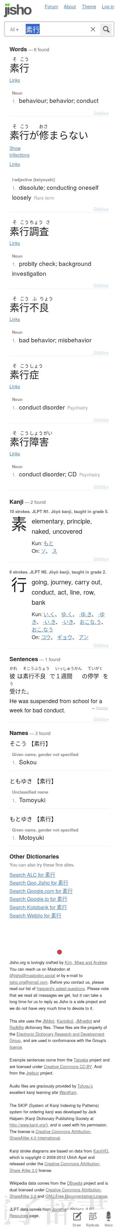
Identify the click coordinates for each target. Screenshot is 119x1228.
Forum (51, 6)
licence (16, 1047)
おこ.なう (42, 629)
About (70, 6)
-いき (67, 621)
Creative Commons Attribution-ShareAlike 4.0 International (50, 1134)
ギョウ (64, 637)
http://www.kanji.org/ (28, 1125)
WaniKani (67, 1092)
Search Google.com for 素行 (41, 891)
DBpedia (75, 1183)
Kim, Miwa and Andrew (86, 962)
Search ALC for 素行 (32, 874)
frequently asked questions (61, 988)
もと (48, 543)
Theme (89, 6)
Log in (108, 6)
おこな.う (90, 621)
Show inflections (20, 151)
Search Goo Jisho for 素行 (39, 882)
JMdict (48, 1021)
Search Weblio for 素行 (35, 915)
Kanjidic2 (65, 1021)
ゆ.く (67, 614)
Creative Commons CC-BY (68, 1066)
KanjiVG (100, 1151)
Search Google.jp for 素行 (38, 899)
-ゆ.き (85, 614)
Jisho (18, 10)
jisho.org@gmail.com (29, 982)
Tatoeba (102, 708)
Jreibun (32, 1073)
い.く (49, 614)
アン (84, 637)
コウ (46, 637)
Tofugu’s (85, 1086)
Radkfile (17, 1027)
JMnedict (84, 1021)
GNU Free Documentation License (76, 1196)
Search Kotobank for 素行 (38, 907)
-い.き (49, 621)
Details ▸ (101, 112)
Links (15, 80)
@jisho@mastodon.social (32, 975)
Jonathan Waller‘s (68, 1209)
